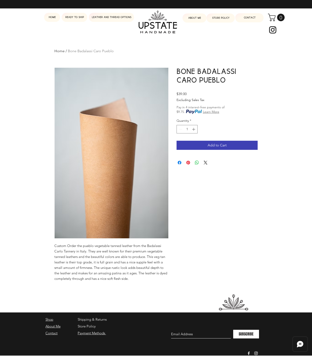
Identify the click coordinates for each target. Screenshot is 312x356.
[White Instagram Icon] (256, 353)
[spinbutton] (187, 129)
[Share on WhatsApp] (197, 162)
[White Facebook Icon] (248, 353)
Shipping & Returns (92, 319)
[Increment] (194, 129)
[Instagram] (273, 30)
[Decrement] (180, 129)
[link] (277, 17)
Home (59, 51)
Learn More (211, 112)
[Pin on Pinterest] (188, 162)
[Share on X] (205, 162)
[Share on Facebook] (179, 162)
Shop (49, 319)
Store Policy (87, 326)
